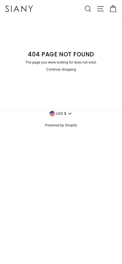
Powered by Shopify (61, 125)
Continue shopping (61, 69)
